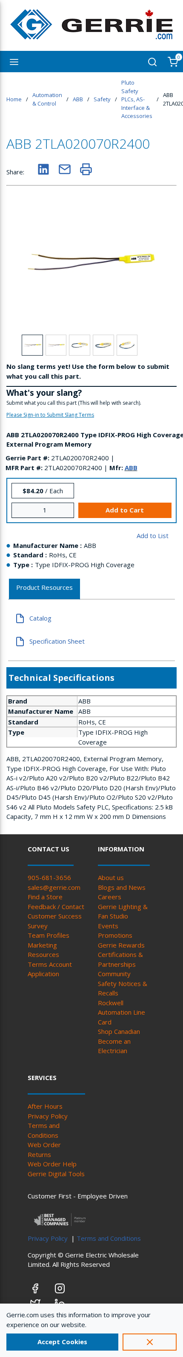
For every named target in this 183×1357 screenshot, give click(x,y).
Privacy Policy (48, 1116)
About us (111, 877)
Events (108, 925)
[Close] (150, 1342)
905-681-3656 (49, 877)
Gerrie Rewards (121, 945)
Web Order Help (52, 1164)
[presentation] (44, 589)
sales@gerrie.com (54, 887)
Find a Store (45, 896)
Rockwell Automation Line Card (121, 1012)
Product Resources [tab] (44, 587)
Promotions (115, 935)
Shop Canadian (119, 1031)
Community (114, 973)
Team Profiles (48, 935)
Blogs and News (122, 887)
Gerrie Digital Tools (56, 1173)
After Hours (45, 1106)
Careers (109, 896)
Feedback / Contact (56, 906)
